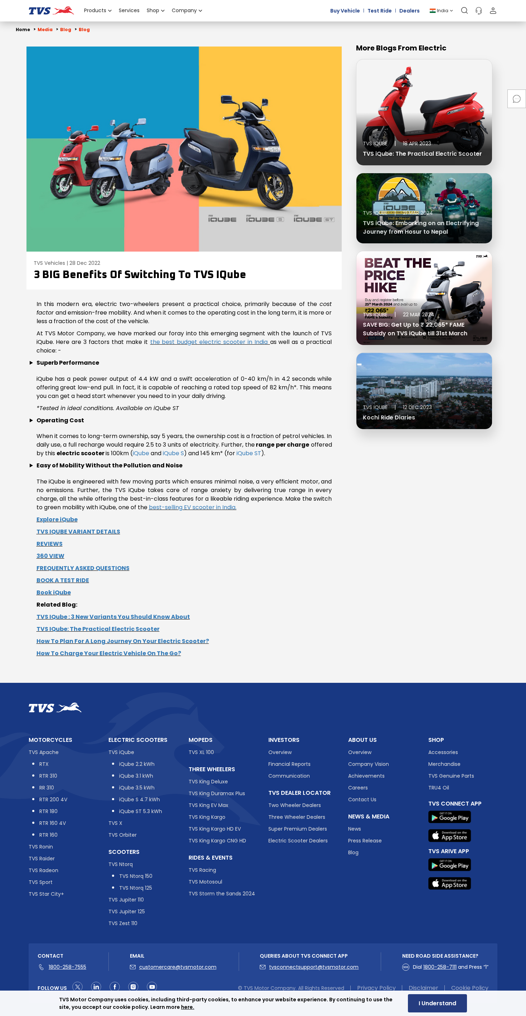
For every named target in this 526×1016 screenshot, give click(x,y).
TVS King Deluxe (208, 781)
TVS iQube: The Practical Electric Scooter (422, 154)
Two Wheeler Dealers (294, 805)
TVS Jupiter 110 (126, 899)
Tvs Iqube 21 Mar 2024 (398, 212)
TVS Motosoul (205, 881)
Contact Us (362, 799)
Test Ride (379, 11)
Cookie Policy (469, 988)
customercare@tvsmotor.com (177, 967)
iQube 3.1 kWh (136, 775)
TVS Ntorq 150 (135, 876)
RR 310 (46, 787)
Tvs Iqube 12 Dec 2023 (397, 407)
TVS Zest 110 (122, 923)
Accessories (443, 752)
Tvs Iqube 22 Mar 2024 (398, 314)
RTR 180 (48, 811)
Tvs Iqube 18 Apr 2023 (397, 143)
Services (129, 10)
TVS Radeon (43, 870)
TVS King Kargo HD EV (215, 828)
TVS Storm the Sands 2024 (222, 893)
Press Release (365, 840)
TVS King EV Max (208, 805)
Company (184, 10)
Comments (516, 99)
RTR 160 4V (52, 823)
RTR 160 (48, 834)
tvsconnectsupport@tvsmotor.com (314, 967)
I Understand (437, 1003)
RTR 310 (48, 775)
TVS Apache (44, 752)
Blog (353, 852)
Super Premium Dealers (297, 828)
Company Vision (368, 764)
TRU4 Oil (438, 787)
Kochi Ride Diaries (389, 417)
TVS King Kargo (207, 817)
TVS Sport (41, 882)
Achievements (366, 775)
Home (23, 29)
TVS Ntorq (120, 864)
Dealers (409, 11)
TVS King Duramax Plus (217, 793)
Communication (289, 775)
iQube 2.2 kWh (137, 764)
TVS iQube (121, 752)
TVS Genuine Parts (451, 775)
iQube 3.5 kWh (137, 787)
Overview (280, 752)
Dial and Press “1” (450, 967)
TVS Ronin (41, 846)
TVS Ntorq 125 (135, 887)
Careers (358, 787)
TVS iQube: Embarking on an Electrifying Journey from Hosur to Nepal (421, 227)
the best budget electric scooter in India (210, 342)
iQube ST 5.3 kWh (140, 811)
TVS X (115, 823)
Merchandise (444, 764)
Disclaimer (423, 988)
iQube (141, 453)
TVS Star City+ (46, 894)
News (354, 828)
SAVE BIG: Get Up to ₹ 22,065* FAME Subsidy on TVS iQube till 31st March (415, 329)
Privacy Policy (376, 988)
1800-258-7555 (67, 967)
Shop (153, 10)
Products (95, 10)
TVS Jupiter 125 (126, 911)
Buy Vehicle (345, 11)
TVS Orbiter (122, 834)
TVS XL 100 (201, 752)
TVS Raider (42, 858)
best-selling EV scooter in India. (193, 507)
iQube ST (249, 453)
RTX (44, 764)
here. (187, 1007)
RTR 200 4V (53, 799)
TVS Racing (202, 870)
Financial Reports (289, 764)
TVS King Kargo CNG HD (217, 840)
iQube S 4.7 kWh (139, 799)
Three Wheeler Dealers (296, 817)
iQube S (173, 453)
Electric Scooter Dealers (298, 840)
